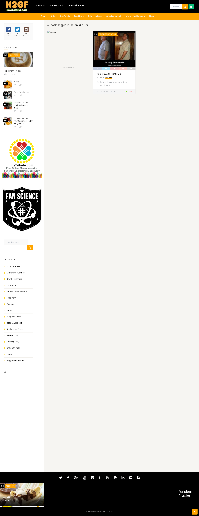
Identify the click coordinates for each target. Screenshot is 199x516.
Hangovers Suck (14, 316)
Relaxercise (56, 5)
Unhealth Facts (76, 5)
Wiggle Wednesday (15, 360)
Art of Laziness (95, 16)
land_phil (15, 74)
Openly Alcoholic (114, 16)
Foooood (40, 5)
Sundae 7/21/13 (10, 500)
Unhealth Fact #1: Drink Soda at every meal (22, 105)
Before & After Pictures (109, 74)
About (152, 16)
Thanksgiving (13, 342)
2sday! (16, 82)
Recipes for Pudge (15, 329)
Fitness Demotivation (17, 291)
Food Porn (79, 16)
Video (53, 16)
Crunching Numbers (135, 16)
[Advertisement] (12, 420)
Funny (43, 16)
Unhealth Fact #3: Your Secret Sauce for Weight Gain (23, 121)
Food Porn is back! (21, 92)
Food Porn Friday (12, 71)
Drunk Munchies (14, 279)
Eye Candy (65, 16)
